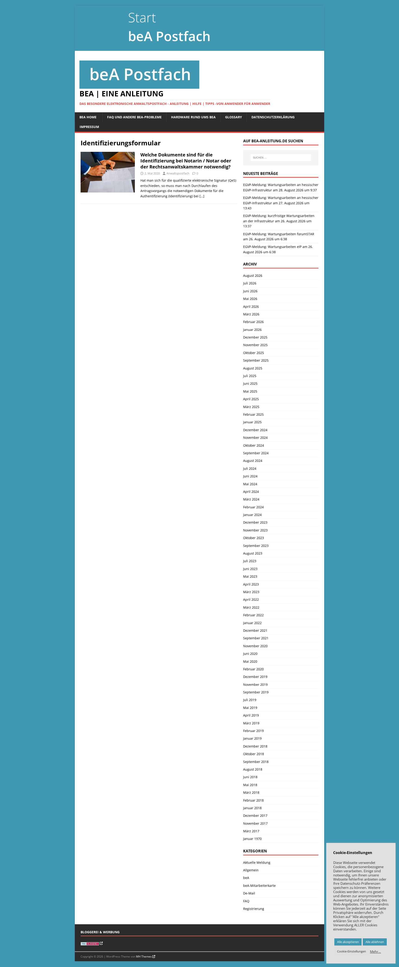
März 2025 (251, 407)
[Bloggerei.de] (92, 943)
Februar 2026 (253, 322)
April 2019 (251, 715)
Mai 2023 (250, 576)
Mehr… (375, 951)
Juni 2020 (250, 653)
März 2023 (251, 592)
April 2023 (251, 584)
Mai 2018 (250, 785)
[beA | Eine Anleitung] (199, 48)
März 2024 (251, 499)
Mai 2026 (250, 298)
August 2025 (252, 368)
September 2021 (256, 638)
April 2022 (251, 599)
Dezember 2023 (255, 522)
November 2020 (255, 646)
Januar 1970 (252, 838)
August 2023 (252, 553)
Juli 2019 (249, 700)
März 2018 (251, 792)
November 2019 (255, 684)
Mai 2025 (250, 391)
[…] (202, 196)
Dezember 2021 (255, 630)
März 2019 (251, 723)
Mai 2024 (250, 484)
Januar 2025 (252, 422)
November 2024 (255, 437)
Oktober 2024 (253, 445)
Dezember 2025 (255, 337)
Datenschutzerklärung (273, 117)
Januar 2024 (252, 514)
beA (246, 877)
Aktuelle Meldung (256, 862)
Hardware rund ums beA (193, 117)
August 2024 (252, 460)
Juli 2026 (249, 283)
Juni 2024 (250, 476)
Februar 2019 (253, 731)
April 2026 (251, 306)
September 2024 (256, 453)
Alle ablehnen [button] (375, 942)
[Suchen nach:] (281, 158)
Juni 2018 (250, 777)
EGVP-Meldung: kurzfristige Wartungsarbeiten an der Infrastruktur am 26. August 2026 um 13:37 (278, 221)
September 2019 (256, 692)
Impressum (89, 127)
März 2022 (251, 607)
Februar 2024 (253, 507)
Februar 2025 (253, 414)
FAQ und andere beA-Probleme (134, 117)
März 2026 (251, 314)
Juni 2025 (250, 383)
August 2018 (252, 769)
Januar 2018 (252, 808)
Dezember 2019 (255, 676)
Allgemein (251, 870)
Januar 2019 (252, 738)
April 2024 (251, 491)
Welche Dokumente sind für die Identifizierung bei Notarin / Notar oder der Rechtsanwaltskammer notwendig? (186, 161)
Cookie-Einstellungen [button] (351, 951)
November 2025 (255, 345)
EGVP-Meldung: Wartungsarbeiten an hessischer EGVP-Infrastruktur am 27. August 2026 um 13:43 (280, 202)
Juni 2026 (250, 291)
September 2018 (256, 762)
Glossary (233, 117)
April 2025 (251, 399)
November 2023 (255, 530)
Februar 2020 (253, 669)
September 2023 (256, 545)
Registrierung (253, 908)
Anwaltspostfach (177, 173)
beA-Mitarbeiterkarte (259, 885)
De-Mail (249, 893)
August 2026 (252, 275)
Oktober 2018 (253, 754)
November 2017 (255, 823)
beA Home (88, 117)
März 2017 (251, 831)
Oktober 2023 (253, 538)
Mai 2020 (250, 661)
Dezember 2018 (255, 746)
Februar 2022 (253, 615)
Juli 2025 (249, 376)
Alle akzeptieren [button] (348, 942)
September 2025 (256, 360)
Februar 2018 (253, 800)
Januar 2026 (252, 329)
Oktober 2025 (253, 353)
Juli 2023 (249, 561)
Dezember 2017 (255, 815)
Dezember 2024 (255, 430)
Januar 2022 (252, 623)
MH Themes (144, 956)
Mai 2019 (250, 707)
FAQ (246, 901)
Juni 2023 (250, 569)
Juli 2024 (249, 468)
